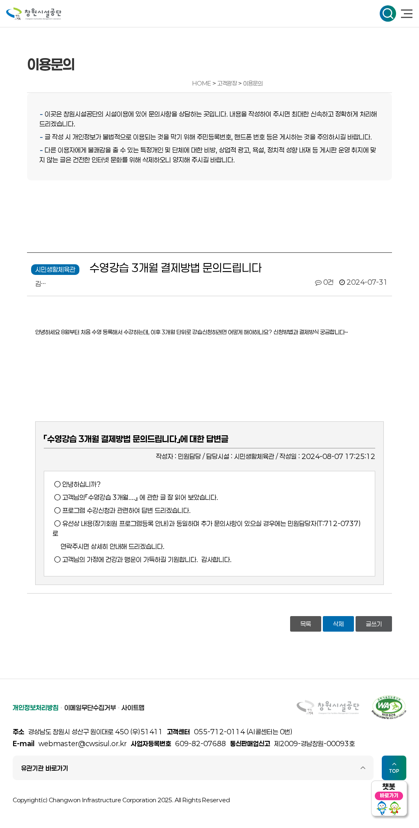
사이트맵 (133, 707)
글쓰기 (374, 624)
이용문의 (253, 83)
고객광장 (227, 83)
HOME (201, 83)
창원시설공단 (33, 13)
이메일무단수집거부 (90, 707)
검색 (388, 13)
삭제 (338, 624)
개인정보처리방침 (36, 707)
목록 (305, 624)
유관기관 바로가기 (44, 768)
